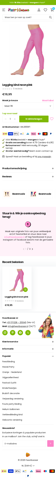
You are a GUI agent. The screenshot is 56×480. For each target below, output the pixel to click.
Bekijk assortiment (4, 10)
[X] (28, 332)
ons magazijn (44, 156)
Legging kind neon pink (16, 297)
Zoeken (50, 17)
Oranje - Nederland (12, 372)
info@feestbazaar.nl (14, 236)
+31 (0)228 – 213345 (16, 322)
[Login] (38, 9)
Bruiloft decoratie (11, 393)
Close (28, 341)
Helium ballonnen (11, 409)
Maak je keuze (28, 100)
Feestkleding (8, 361)
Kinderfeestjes (9, 388)
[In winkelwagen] (25, 289)
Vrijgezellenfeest (10, 377)
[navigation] (24, 249)
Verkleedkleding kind (12, 414)
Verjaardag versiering (12, 398)
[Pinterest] (12, 332)
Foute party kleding (12, 404)
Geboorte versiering (12, 420)
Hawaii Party (8, 367)
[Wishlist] (45, 9)
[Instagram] (5, 332)
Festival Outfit (9, 382)
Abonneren (50, 443)
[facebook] (20, 332)
